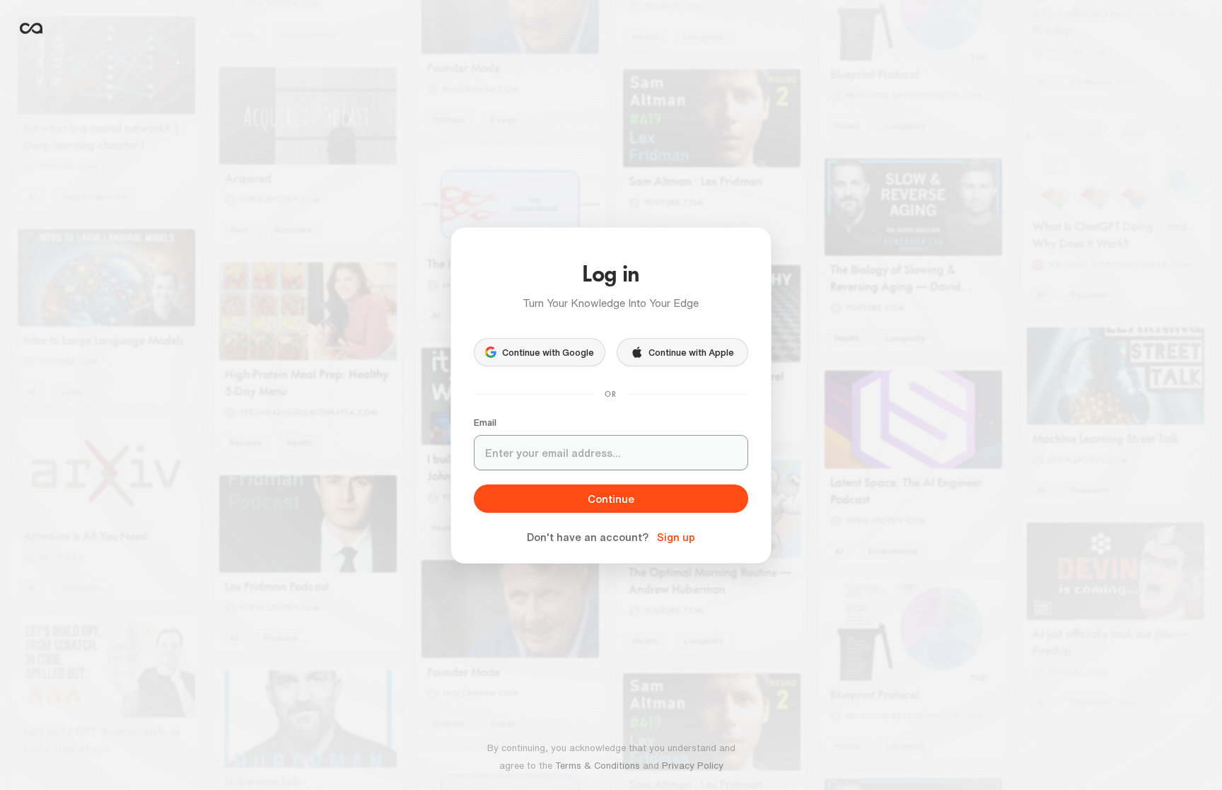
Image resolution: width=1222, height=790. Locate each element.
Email (485, 422)
